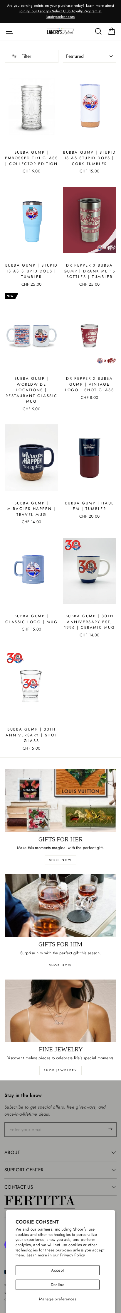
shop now (60, 860)
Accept (57, 1270)
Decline (57, 1284)
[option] (60, 11)
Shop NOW (60, 965)
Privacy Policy (72, 1255)
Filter (25, 56)
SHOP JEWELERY (60, 1070)
